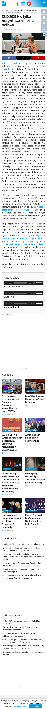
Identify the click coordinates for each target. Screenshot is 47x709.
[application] (23, 283)
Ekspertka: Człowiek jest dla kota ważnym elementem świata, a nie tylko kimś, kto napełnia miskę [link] (23, 556)
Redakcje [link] (7, 430)
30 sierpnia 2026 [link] (8, 414)
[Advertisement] (23, 343)
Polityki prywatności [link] (20, 706)
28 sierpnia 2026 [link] (32, 444)
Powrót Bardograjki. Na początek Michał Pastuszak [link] (34, 399)
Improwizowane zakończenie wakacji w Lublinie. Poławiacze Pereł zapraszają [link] (11, 521)
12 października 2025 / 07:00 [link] (11, 29)
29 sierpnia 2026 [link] (8, 453)
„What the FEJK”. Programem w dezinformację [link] (32, 438)
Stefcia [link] (6, 195)
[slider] (39, 283)
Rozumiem (36, 706)
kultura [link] (9, 314)
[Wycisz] (34, 283)
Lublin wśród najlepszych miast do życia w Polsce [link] (23, 544)
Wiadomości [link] (8, 391)
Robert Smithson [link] (11, 63)
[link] (4, 3)
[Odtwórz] (6, 283)
